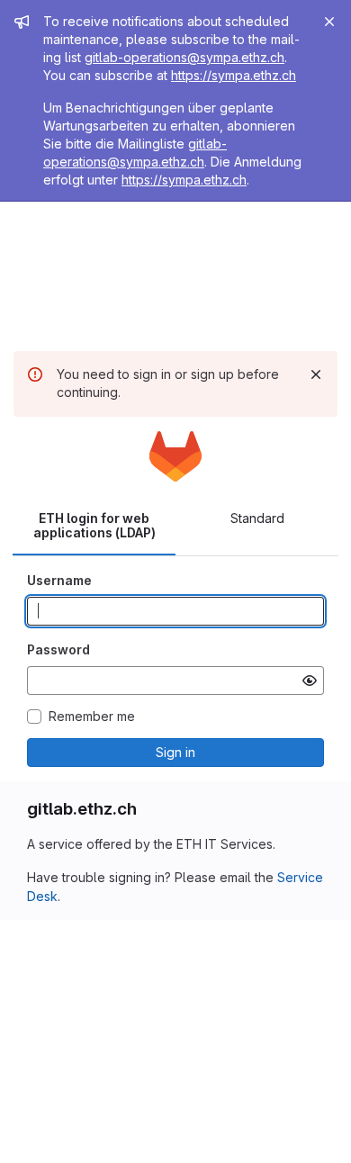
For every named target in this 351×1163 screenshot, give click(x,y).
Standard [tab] (257, 518)
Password (58, 649)
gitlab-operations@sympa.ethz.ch (184, 57)
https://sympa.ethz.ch (233, 75)
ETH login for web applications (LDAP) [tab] (94, 525)
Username (59, 580)
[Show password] (309, 680)
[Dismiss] (316, 374)
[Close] (329, 21)
